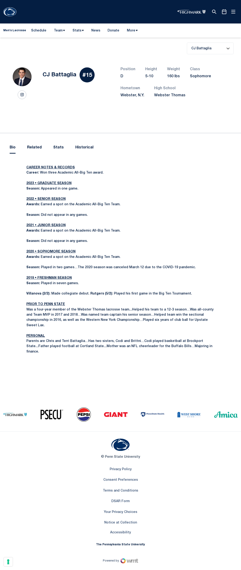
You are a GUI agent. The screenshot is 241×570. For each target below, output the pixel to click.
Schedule (38, 30)
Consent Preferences (120, 479)
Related (34, 147)
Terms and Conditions (120, 490)
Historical (84, 147)
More (131, 30)
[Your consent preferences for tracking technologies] (8, 561)
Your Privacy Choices (120, 512)
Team (58, 30)
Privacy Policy (121, 469)
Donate (113, 31)
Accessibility (120, 532)
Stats (76, 30)
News (95, 30)
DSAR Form (120, 501)
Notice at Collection (120, 522)
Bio (13, 147)
